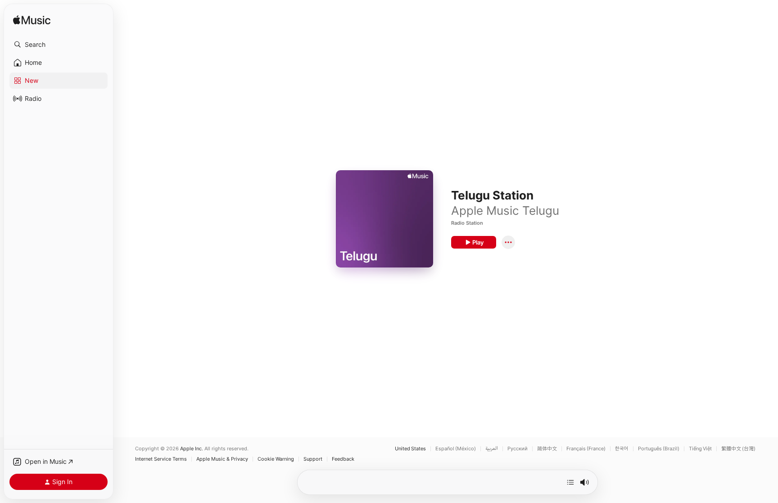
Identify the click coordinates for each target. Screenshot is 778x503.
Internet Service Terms (161, 459)
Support (312, 459)
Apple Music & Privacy (222, 459)
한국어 (622, 448)
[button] (58, 44)
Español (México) (455, 448)
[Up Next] (570, 482)
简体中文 (547, 448)
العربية (491, 448)
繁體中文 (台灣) (738, 448)
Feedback (343, 459)
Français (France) (586, 448)
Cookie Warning (276, 459)
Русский (517, 448)
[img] (31, 20)
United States (410, 448)
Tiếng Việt (700, 448)
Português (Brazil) (658, 448)
